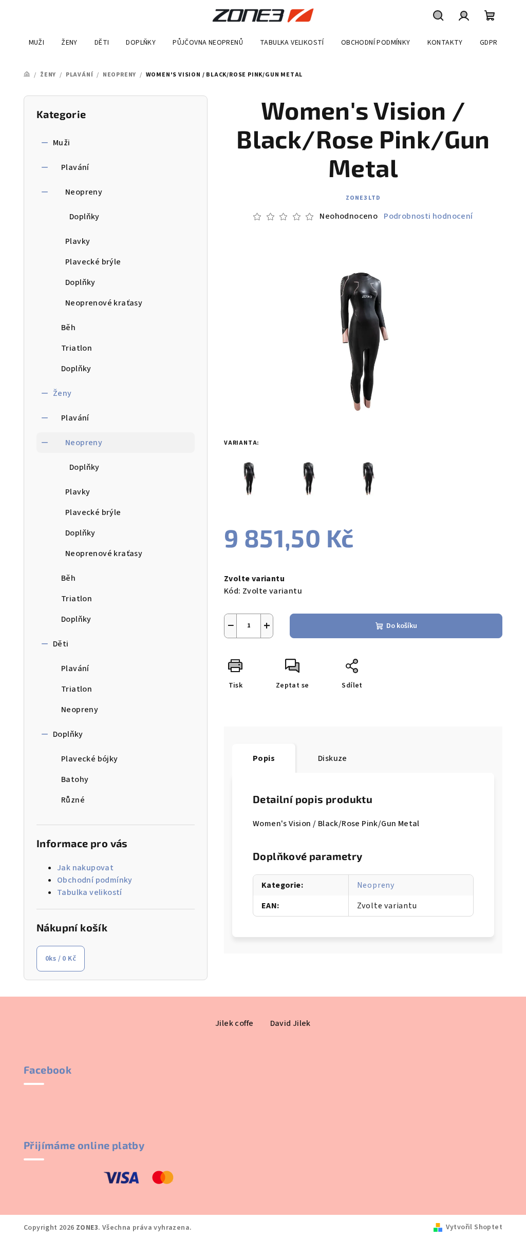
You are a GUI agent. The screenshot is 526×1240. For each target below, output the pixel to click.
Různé (73, 800)
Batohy (74, 779)
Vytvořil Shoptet (474, 1227)
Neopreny (83, 192)
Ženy (62, 393)
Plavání (75, 167)
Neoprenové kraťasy (103, 303)
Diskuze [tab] (332, 758)
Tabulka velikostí (89, 892)
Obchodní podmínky (95, 880)
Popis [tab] (264, 758)
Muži (61, 142)
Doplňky (84, 216)
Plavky (77, 241)
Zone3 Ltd (363, 198)
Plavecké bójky (89, 759)
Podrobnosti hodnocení (428, 216)
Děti (61, 644)
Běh (68, 327)
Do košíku (401, 626)
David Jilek (290, 1023)
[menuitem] (37, 42)
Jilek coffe (234, 1023)
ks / (60, 958)
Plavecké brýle (93, 262)
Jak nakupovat (85, 867)
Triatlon (76, 348)
